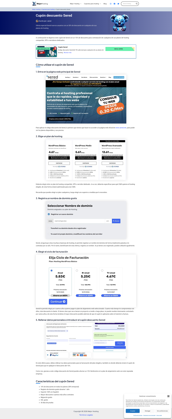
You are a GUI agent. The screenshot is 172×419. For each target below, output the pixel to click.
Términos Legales (86, 415)
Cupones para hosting (91, 4)
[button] (168, 396)
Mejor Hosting (74, 4)
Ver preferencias (162, 411)
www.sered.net (120, 128)
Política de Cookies (137, 415)
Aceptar (132, 411)
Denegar (147, 411)
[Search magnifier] (136, 3)
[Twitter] (118, 4)
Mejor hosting (36, 9)
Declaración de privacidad (149, 415)
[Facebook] (114, 4)
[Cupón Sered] (47, 51)
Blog (105, 4)
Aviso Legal (159, 415)
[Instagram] (110, 4)
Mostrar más (67, 52)
